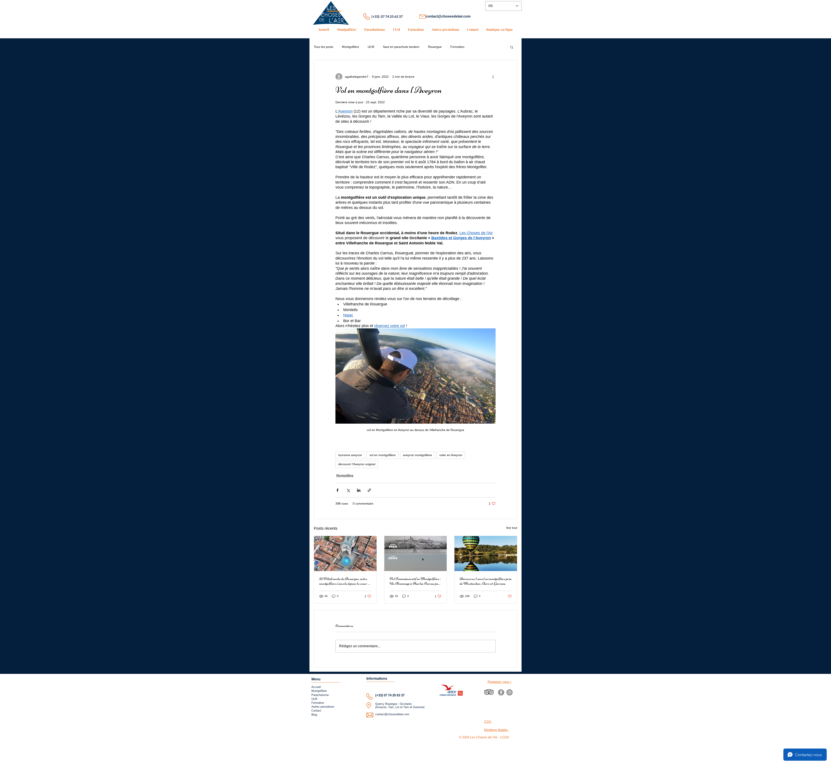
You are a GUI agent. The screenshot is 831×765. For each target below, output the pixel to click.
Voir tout (511, 527)
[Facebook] (501, 692)
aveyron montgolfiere (417, 455)
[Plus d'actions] (493, 76)
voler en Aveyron (450, 455)
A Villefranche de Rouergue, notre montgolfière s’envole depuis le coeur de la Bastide (345, 581)
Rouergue (435, 46)
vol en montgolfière (382, 455)
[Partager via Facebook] (337, 490)
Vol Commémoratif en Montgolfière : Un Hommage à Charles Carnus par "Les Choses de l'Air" (415, 581)
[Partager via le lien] (369, 490)
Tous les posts (323, 46)
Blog (314, 714)
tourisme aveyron (350, 455)
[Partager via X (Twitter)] (348, 490)
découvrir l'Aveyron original (356, 464)
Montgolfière (350, 46)
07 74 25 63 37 (394, 695)
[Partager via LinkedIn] (359, 490)
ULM (371, 46)
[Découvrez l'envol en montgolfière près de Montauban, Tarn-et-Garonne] (485, 553)
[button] (512, 47)
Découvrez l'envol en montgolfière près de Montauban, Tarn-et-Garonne (486, 581)
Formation (457, 46)
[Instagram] (509, 692)
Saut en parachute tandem (401, 46)
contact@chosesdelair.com (448, 16)
